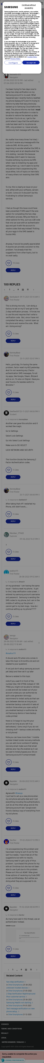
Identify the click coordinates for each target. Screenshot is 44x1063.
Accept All (31, 63)
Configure (13, 63)
